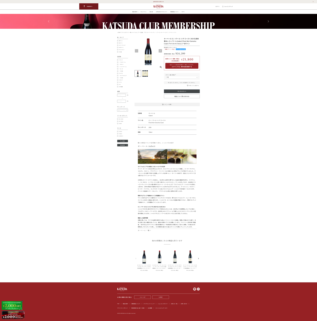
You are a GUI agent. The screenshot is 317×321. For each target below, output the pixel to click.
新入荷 (151, 11)
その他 (120, 51)
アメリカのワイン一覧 (126, 32)
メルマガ (142, 297)
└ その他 (121, 71)
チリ (120, 84)
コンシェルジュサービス (161, 308)
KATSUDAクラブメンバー (161, 11)
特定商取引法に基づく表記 (137, 308)
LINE (161, 297)
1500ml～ (121, 135)
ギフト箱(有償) (171, 75)
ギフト (183, 11)
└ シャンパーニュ (123, 66)
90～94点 (121, 119)
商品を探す (125, 303)
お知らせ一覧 (174, 303)
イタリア (121, 80)
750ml (120, 133)
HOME (119, 32)
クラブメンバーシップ (149, 303)
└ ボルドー (121, 64)
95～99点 (121, 121)
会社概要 (150, 308)
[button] (88, 6)
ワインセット (121, 49)
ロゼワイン (121, 47)
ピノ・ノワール (156, 32)
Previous (136, 50)
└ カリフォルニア (123, 75)
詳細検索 (122, 145)
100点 (120, 123)
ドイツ (120, 82)
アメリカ (121, 73)
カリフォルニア (135, 32)
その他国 (121, 86)
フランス (121, 59)
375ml (120, 131)
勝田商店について (174, 11)
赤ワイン (121, 40)
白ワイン (121, 42)
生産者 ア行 (143, 32)
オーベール (149, 32)
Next (160, 50)
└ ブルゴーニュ (122, 62)
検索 (123, 141)
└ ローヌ (121, 68)
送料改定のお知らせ (158, 1)
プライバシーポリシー (122, 308)
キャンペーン (143, 11)
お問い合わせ (184, 303)
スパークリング (122, 45)
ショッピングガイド (163, 303)
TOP (118, 303)
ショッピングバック (228, 6)
